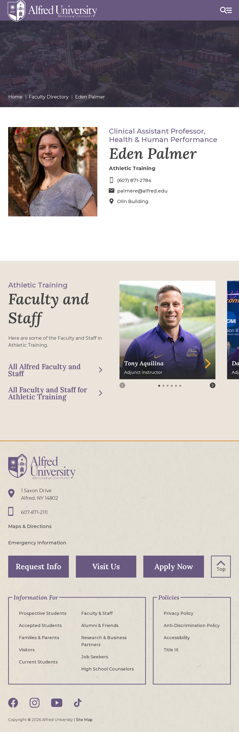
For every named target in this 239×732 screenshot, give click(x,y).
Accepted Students (40, 625)
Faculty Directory (49, 97)
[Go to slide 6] (180, 386)
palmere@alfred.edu (142, 191)
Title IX (171, 649)
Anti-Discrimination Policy (192, 625)
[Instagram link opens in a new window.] (34, 702)
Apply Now (173, 566)
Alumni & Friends (99, 625)
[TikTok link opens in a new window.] (78, 703)
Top (221, 569)
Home (15, 97)
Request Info (38, 566)
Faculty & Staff (97, 613)
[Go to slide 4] (172, 386)
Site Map (84, 719)
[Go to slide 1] (159, 386)
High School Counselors (107, 669)
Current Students (38, 662)
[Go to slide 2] (163, 386)
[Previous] (122, 385)
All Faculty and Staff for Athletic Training (47, 393)
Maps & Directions (30, 526)
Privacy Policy (178, 613)
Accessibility (177, 637)
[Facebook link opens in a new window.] (13, 702)
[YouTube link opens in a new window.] (57, 703)
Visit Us (106, 566)
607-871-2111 (34, 512)
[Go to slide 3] (168, 386)
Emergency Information (37, 543)
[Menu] (226, 10)
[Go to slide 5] (176, 386)
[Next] (212, 385)
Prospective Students (42, 613)
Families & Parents (39, 637)
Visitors (27, 649)
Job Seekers (94, 656)
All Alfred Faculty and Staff (44, 370)
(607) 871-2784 (134, 180)
